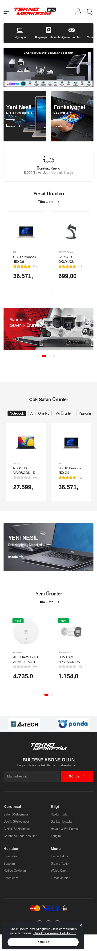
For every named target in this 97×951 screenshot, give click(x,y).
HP (14, 252)
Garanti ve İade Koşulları (20, 836)
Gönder (75, 776)
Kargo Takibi (59, 856)
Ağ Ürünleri (64, 413)
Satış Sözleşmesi (16, 814)
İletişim (56, 836)
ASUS (16, 463)
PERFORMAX (65, 252)
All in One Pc (39, 413)
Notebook (17, 413)
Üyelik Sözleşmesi (16, 821)
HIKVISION (64, 652)
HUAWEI (18, 652)
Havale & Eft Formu (64, 829)
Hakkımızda (59, 814)
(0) (35, 477)
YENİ (18, 620)
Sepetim (9, 863)
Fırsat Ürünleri (60, 878)
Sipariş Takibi (60, 863)
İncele (10, 126)
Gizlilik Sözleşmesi (17, 829)
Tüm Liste (45, 202)
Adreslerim (11, 878)
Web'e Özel (58, 870)
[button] (44, 356)
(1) (35, 266)
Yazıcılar (85, 413)
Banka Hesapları (62, 821)
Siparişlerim (12, 856)
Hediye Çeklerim (15, 870)
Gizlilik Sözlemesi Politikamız (54, 933)
